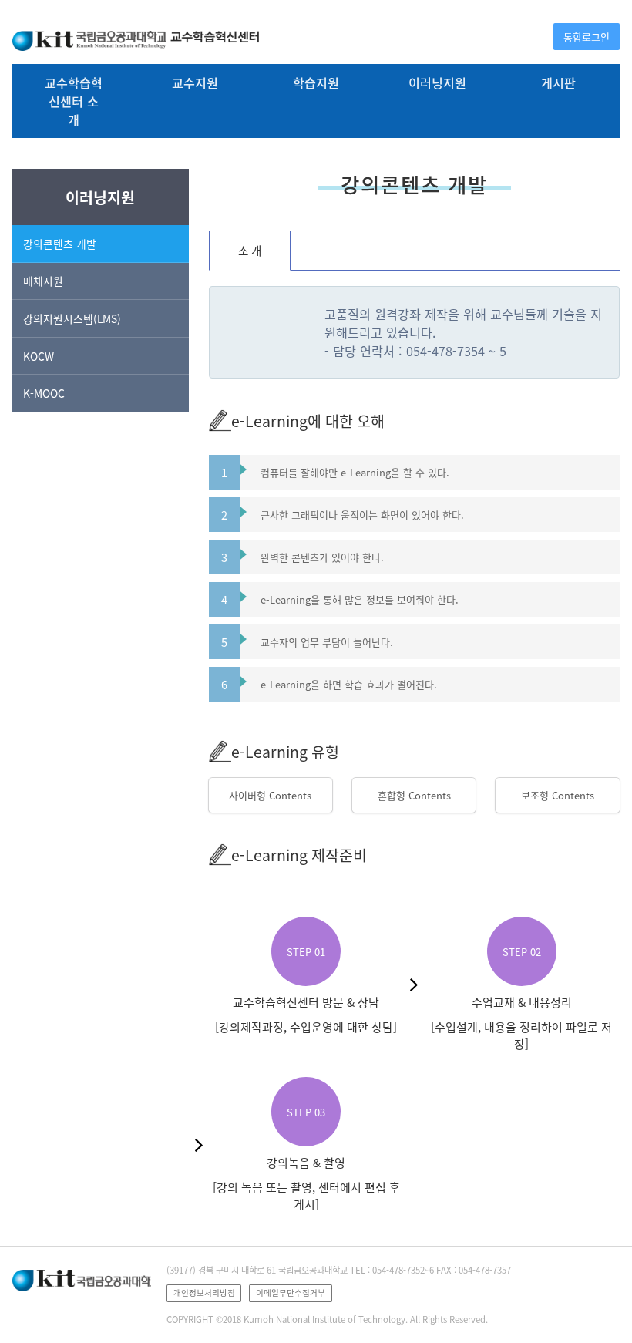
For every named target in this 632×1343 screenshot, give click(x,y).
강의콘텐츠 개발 (59, 243)
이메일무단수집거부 (290, 1292)
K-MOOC (44, 393)
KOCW (38, 356)
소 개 (249, 250)
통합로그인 (586, 36)
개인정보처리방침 (204, 1292)
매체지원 (43, 280)
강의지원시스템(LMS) (72, 318)
